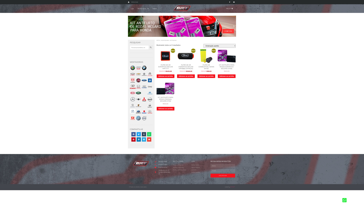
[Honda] (138, 89)
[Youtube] (234, 2)
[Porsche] (138, 108)
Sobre (155, 8)
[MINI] (138, 101)
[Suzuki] (144, 114)
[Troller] (133, 120)
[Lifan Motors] (150, 95)
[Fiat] (138, 83)
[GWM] (133, 88)
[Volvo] (144, 120)
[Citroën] (150, 76)
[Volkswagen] (138, 120)
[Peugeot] (133, 108)
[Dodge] (133, 83)
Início (158, 40)
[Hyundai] (144, 89)
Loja (132, 8)
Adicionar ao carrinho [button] (165, 76)
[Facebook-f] (230, 2)
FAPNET (232, 187)
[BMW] (144, 70)
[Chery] (133, 76)
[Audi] (138, 70)
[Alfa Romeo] (133, 70)
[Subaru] (138, 114)
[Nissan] (150, 101)
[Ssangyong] (133, 113)
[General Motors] (150, 83)
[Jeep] (150, 89)
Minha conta (142, 8)
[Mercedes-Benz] (133, 101)
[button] (130, 26)
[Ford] (144, 83)
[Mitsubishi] (144, 101)
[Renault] (150, 108)
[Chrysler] (144, 76)
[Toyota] (150, 114)
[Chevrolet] (138, 76)
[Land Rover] (138, 95)
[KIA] (133, 95)
